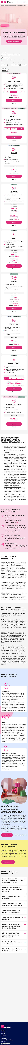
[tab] (7, 92)
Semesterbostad (5, 57)
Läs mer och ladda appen (11, 532)
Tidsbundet (4, 64)
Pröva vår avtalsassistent (11, 522)
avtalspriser (7, 447)
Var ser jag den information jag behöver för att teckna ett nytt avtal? (12, 889)
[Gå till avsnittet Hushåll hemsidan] (8, 2)
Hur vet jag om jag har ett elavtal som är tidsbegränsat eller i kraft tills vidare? (12, 926)
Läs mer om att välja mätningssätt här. (14, 459)
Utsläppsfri (23, 64)
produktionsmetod (14, 584)
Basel (2, 570)
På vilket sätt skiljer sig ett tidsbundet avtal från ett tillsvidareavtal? (11, 935)
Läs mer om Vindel (6, 769)
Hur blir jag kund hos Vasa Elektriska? (11, 897)
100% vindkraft (16, 64)
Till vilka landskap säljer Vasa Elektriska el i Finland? (12, 950)
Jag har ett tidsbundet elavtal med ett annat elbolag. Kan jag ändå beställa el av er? (12, 881)
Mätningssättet (5, 593)
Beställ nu (14, 100)
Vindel (8, 570)
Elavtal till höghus (7, 835)
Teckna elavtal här (7, 862)
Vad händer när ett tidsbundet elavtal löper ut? (12, 943)
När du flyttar (7, 473)
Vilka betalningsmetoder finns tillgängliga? (12, 918)
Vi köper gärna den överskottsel (12, 487)
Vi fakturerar (7, 495)
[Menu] (2, 2)
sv (25, 2)
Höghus (3, 54)
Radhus (17, 54)
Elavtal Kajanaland (12, 5)
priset (12, 562)
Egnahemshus (10, 54)
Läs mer (14, 103)
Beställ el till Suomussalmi (14, 41)
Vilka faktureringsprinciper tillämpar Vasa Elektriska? (11, 911)
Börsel (3, 573)
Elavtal (6, 5)
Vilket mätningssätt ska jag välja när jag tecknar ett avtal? (12, 904)
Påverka (22, 568)
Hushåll (2, 5)
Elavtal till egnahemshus (20, 835)
